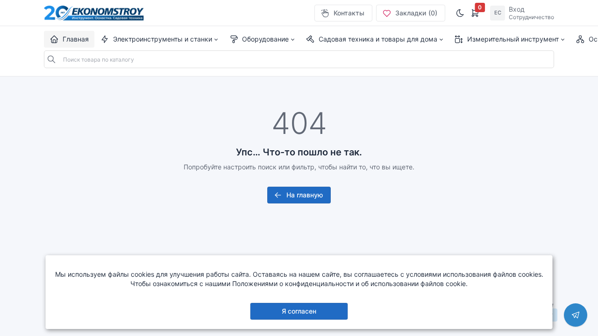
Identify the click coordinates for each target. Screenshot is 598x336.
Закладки (416, 13)
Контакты (349, 13)
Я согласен (299, 311)
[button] (158, 39)
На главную (304, 195)
